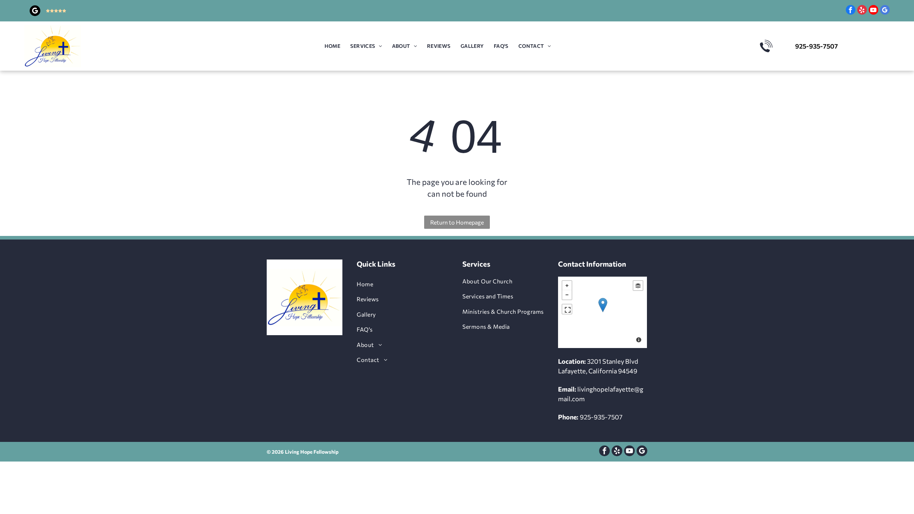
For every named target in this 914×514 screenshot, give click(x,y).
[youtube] (873, 10)
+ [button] (567, 285)
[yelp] (862, 10)
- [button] (567, 294)
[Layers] (638, 285)
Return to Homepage (457, 222)
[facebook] (850, 10)
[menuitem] (333, 46)
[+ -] (602, 312)
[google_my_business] (35, 11)
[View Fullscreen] (567, 309)
